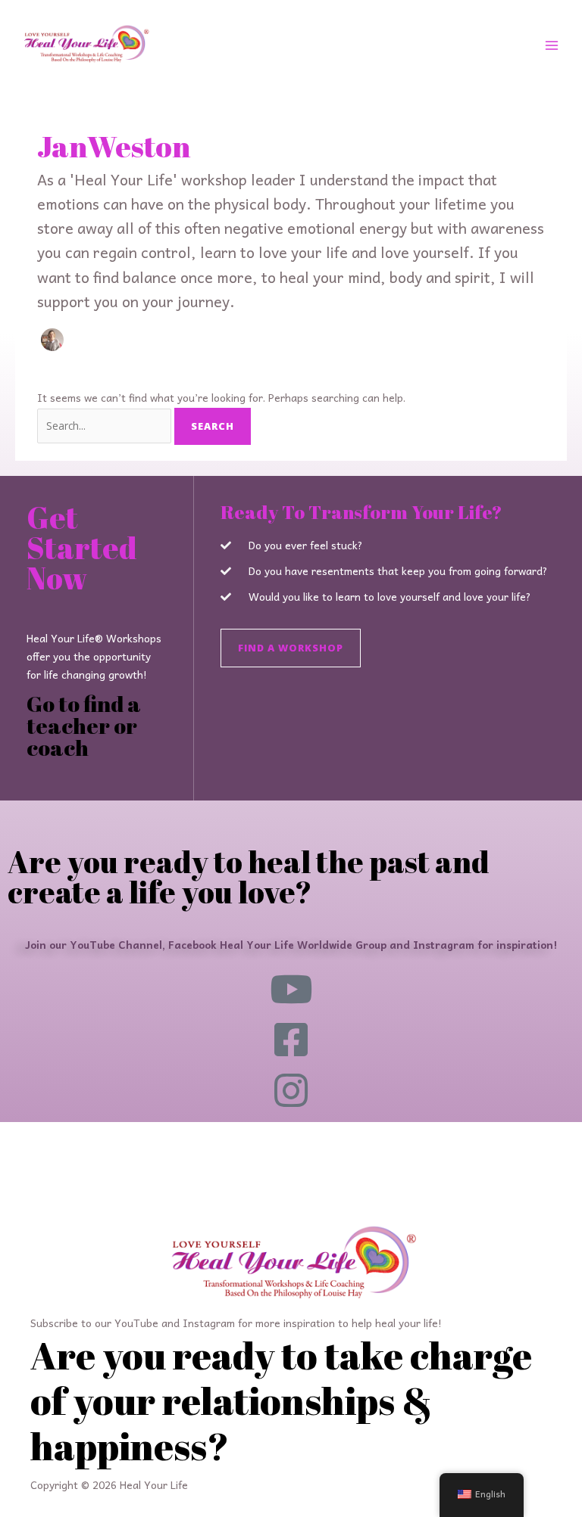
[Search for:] (105, 425)
